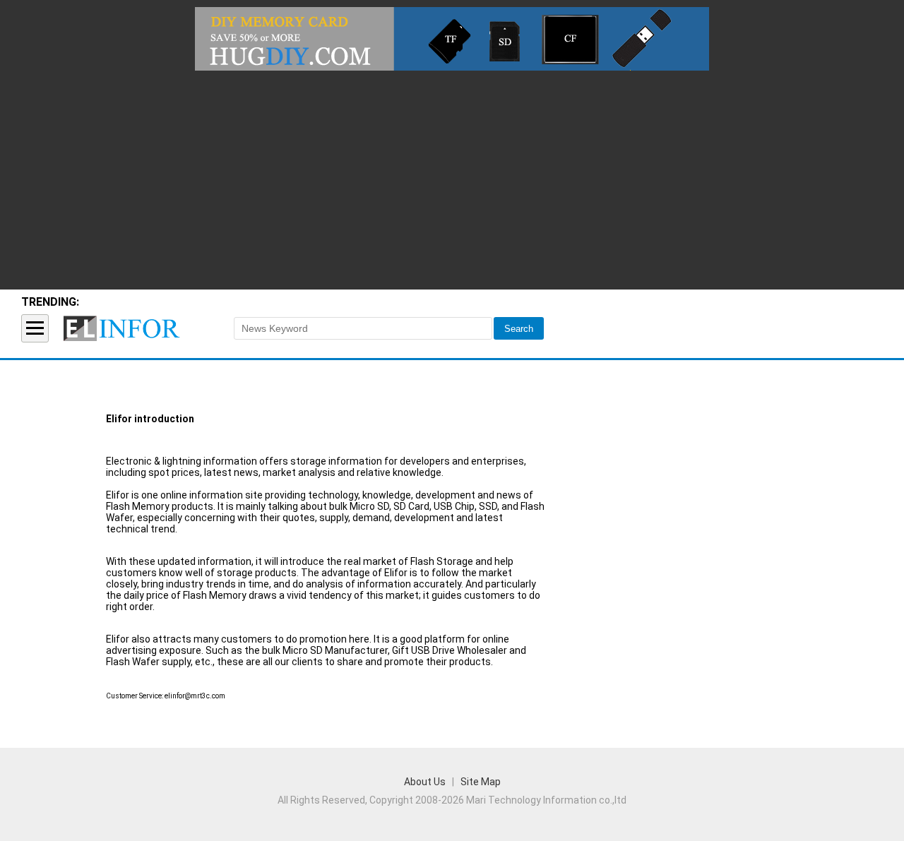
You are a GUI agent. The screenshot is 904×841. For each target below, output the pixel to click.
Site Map (480, 781)
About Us (425, 781)
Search (518, 328)
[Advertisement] (452, 176)
